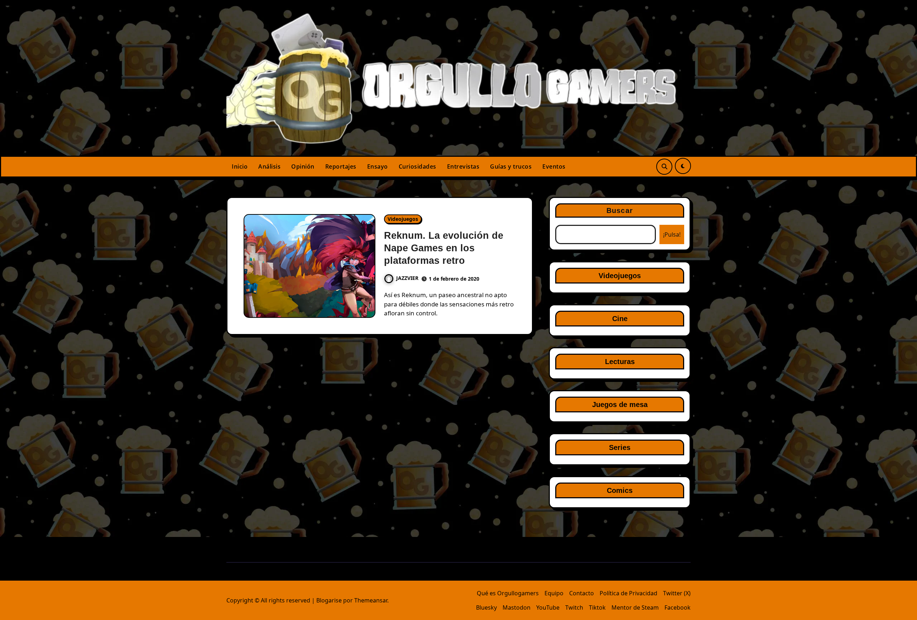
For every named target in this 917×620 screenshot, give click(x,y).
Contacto (581, 593)
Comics (620, 490)
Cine (620, 319)
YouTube (548, 607)
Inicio (240, 166)
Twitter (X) (677, 593)
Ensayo (377, 166)
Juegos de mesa (620, 404)
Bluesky (486, 607)
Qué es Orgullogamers (508, 593)
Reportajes (340, 166)
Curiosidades (417, 166)
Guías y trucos (511, 166)
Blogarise (329, 600)
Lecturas (620, 361)
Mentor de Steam (635, 607)
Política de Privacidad (628, 593)
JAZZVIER (407, 278)
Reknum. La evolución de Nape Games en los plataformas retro (443, 248)
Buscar (619, 210)
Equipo (553, 593)
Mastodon (516, 607)
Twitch (574, 607)
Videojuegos (403, 218)
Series (619, 447)
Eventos (554, 166)
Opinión (303, 166)
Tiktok (597, 607)
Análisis (269, 166)
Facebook (677, 607)
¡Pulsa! (672, 234)
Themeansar (370, 600)
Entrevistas (463, 166)
